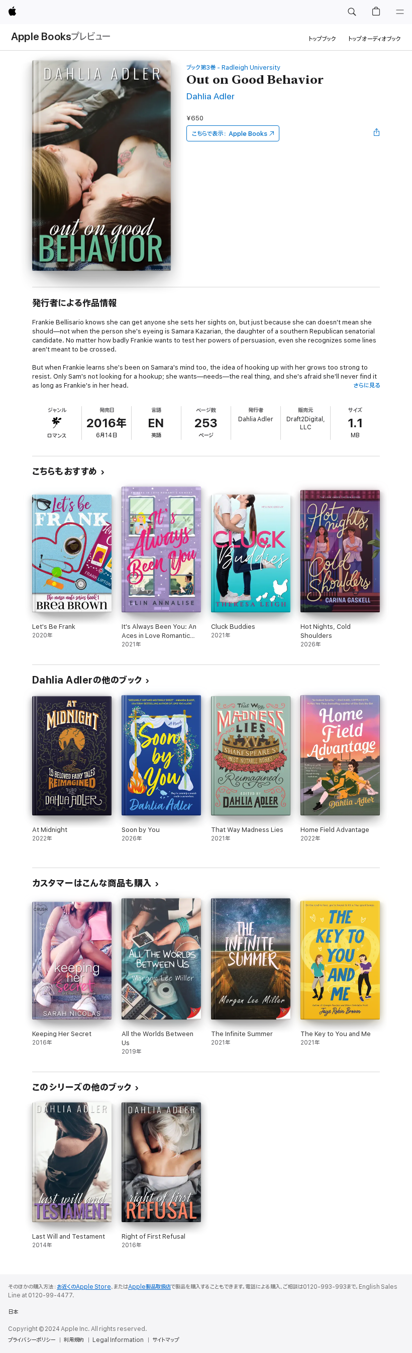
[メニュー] (400, 12)
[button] (352, 12)
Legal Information (118, 1339)
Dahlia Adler (210, 96)
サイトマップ (165, 1339)
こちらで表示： (229, 133)
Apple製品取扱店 (149, 1286)
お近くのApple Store (84, 1286)
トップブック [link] (322, 39)
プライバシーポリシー (31, 1339)
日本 (13, 1311)
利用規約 (74, 1339)
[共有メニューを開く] (376, 133)
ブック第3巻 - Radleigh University (233, 67)
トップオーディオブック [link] (374, 39)
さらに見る (366, 385)
